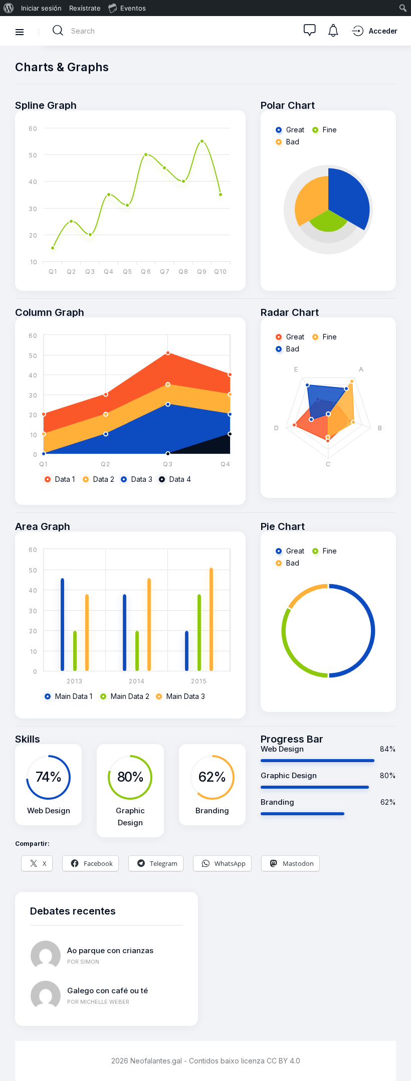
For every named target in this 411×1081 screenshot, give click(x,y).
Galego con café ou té (107, 990)
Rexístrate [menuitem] (85, 8)
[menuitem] (9, 8)
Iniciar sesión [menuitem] (41, 8)
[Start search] (58, 31)
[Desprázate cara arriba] (396, 1054)
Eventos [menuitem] (133, 8)
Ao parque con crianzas (110, 950)
